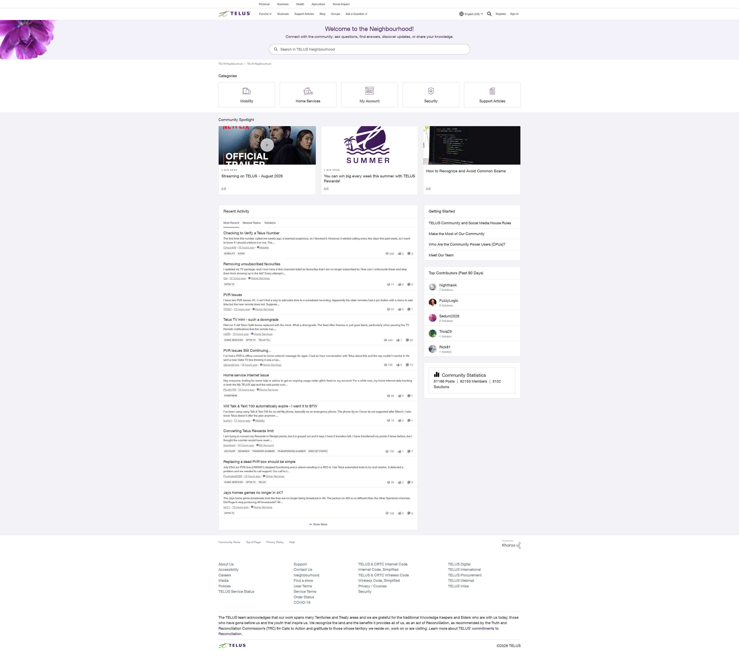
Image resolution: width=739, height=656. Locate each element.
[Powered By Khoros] (511, 544)
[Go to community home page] (235, 14)
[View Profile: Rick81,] (432, 349)
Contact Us (303, 569)
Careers (224, 575)
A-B (224, 188)
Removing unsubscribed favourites (251, 264)
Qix (225, 278)
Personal (264, 4)
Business (282, 4)
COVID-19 (302, 602)
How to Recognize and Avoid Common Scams (466, 171)
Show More (320, 524)
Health (300, 4)
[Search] (489, 14)
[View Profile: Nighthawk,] (432, 287)
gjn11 (226, 507)
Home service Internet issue (246, 375)
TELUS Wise (458, 586)
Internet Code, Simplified (378, 569)
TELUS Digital (459, 564)
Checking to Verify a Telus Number (251, 233)
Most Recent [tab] (231, 222)
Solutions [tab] (270, 222)
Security (365, 591)
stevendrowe (231, 364)
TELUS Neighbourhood (230, 63)
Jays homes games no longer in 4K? (253, 492)
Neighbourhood (306, 575)
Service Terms (305, 591)
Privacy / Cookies (372, 586)
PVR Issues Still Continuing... (247, 350)
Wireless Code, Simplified (379, 580)
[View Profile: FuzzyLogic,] (432, 302)
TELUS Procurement (465, 575)
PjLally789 (229, 389)
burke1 (227, 420)
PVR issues (232, 295)
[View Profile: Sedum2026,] (432, 318)
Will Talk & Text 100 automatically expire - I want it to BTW (270, 406)
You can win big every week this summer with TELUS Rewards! (369, 178)
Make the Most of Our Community (457, 234)
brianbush (229, 445)
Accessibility (228, 569)
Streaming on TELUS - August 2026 (252, 176)
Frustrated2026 (232, 476)
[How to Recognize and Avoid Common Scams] (471, 145)
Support (300, 564)
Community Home (229, 542)
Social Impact (341, 4)
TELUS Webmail (461, 580)
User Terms (303, 586)
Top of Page (253, 542)
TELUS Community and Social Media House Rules (470, 223)
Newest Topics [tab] (252, 222)
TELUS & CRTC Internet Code (382, 564)
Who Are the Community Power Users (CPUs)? (467, 244)
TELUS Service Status (236, 591)
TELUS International (464, 569)
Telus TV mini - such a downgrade (250, 319)
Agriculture (318, 4)
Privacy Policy (274, 542)
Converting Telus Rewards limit (248, 431)
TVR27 (227, 309)
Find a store (303, 580)
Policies (224, 586)
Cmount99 (229, 247)
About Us (226, 564)
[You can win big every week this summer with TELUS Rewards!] (369, 145)
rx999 (226, 334)
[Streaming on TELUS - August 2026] (267, 145)
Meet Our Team (441, 255)
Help (292, 542)
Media (223, 580)
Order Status (304, 597)
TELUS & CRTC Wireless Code (383, 575)
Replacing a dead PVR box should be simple (259, 461)
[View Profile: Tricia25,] (432, 333)
